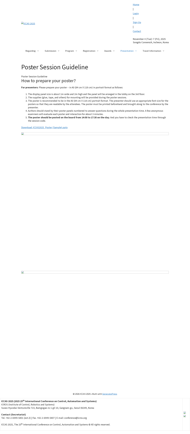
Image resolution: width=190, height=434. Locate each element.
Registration (89, 50)
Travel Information (152, 50)
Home (136, 4)
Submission (50, 50)
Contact (137, 31)
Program (69, 50)
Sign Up (137, 22)
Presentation (127, 50)
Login (136, 13)
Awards (107, 50)
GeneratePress (109, 393)
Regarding (30, 50)
